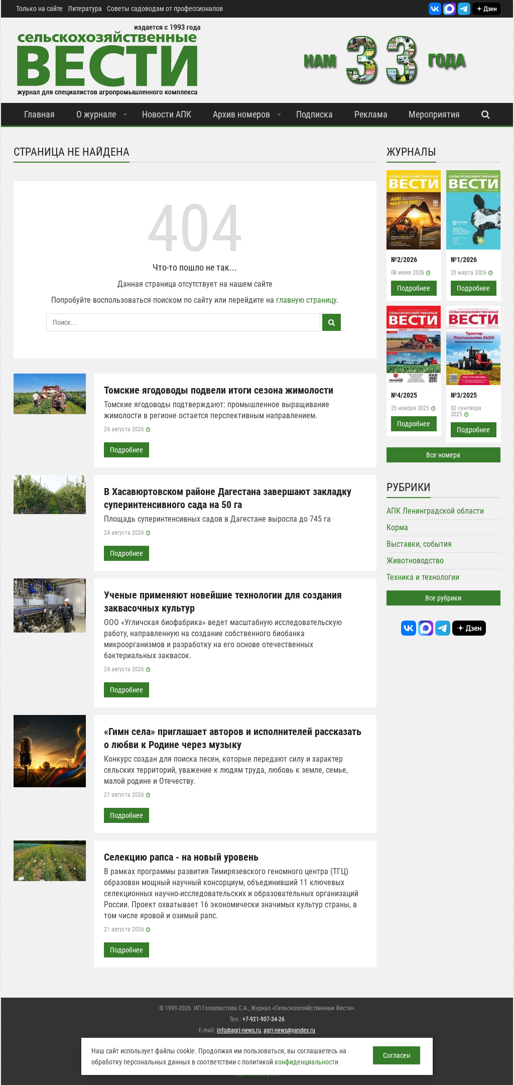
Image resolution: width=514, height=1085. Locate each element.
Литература (85, 9)
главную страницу (306, 300)
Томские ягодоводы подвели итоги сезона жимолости (218, 390)
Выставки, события (419, 544)
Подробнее (126, 450)
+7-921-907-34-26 (263, 1019)
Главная (39, 114)
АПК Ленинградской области (435, 511)
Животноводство (415, 560)
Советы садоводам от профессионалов (165, 9)
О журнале (96, 114)
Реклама (371, 114)
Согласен (396, 1055)
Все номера (443, 455)
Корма (397, 527)
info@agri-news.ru (239, 1030)
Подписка (314, 114)
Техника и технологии (423, 577)
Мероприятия (434, 114)
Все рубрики (443, 598)
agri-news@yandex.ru (289, 1030)
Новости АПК (166, 114)
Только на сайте (39, 9)
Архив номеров (241, 114)
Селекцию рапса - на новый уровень (181, 857)
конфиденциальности (306, 1062)
